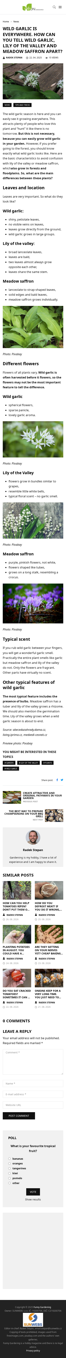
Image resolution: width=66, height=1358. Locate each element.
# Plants (47, 763)
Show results (33, 1199)
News (7, 105)
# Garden (9, 763)
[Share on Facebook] (57, 780)
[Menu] (60, 7)
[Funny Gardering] (33, 7)
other (15, 1183)
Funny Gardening (42, 1307)
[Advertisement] (33, 1251)
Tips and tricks (22, 105)
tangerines (19, 1168)
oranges (17, 1163)
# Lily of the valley (28, 763)
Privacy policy (33, 1350)
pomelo (17, 1178)
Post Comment (19, 1115)
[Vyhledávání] (54, 7)
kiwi (15, 1173)
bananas (17, 1158)
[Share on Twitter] (62, 780)
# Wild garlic (11, 768)
